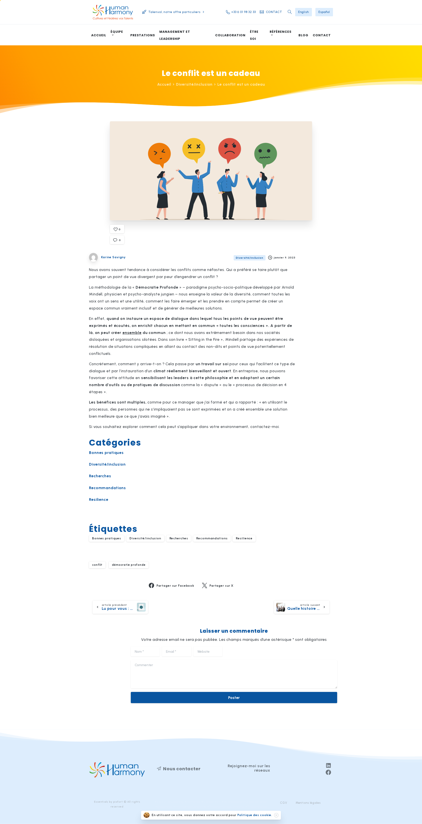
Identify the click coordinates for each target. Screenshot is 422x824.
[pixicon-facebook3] (328, 773)
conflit (97, 564)
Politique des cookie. (254, 815)
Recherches (100, 476)
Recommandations (107, 487)
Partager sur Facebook (175, 586)
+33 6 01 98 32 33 (243, 12)
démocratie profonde (129, 564)
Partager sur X (221, 586)
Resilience (98, 499)
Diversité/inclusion (194, 84)
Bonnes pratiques (106, 452)
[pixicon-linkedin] (328, 766)
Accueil (164, 84)
